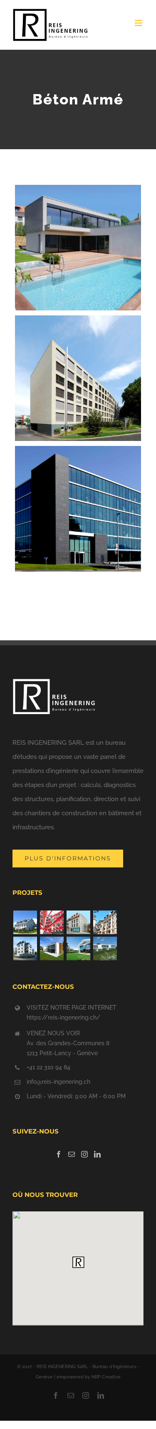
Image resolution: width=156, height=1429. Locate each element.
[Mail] (71, 1154)
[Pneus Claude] (51, 922)
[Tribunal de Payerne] (78, 922)
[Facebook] (58, 1154)
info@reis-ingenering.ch (58, 1081)
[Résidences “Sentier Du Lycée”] (24, 948)
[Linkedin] (97, 1154)
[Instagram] (84, 1154)
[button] (78, 1262)
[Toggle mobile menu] (139, 23)
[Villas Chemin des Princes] (51, 948)
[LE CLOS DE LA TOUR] (24, 922)
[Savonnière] (104, 948)
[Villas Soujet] (78, 948)
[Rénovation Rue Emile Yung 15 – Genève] (104, 922)
